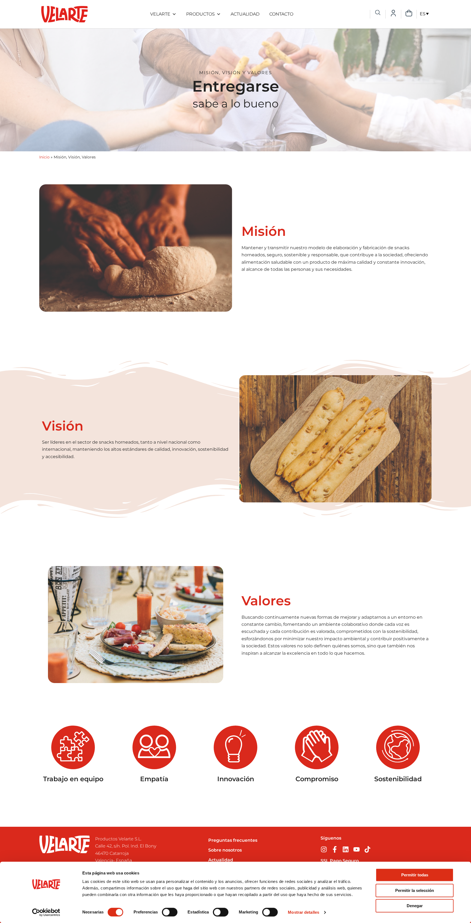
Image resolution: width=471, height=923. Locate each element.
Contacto (281, 14)
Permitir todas (414, 875)
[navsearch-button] (378, 13)
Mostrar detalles (303, 912)
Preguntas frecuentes (232, 840)
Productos (200, 14)
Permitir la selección (414, 890)
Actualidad (245, 14)
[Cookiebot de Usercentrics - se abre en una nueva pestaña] (46, 912)
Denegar (415, 905)
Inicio (44, 157)
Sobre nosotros (225, 850)
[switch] (169, 912)
